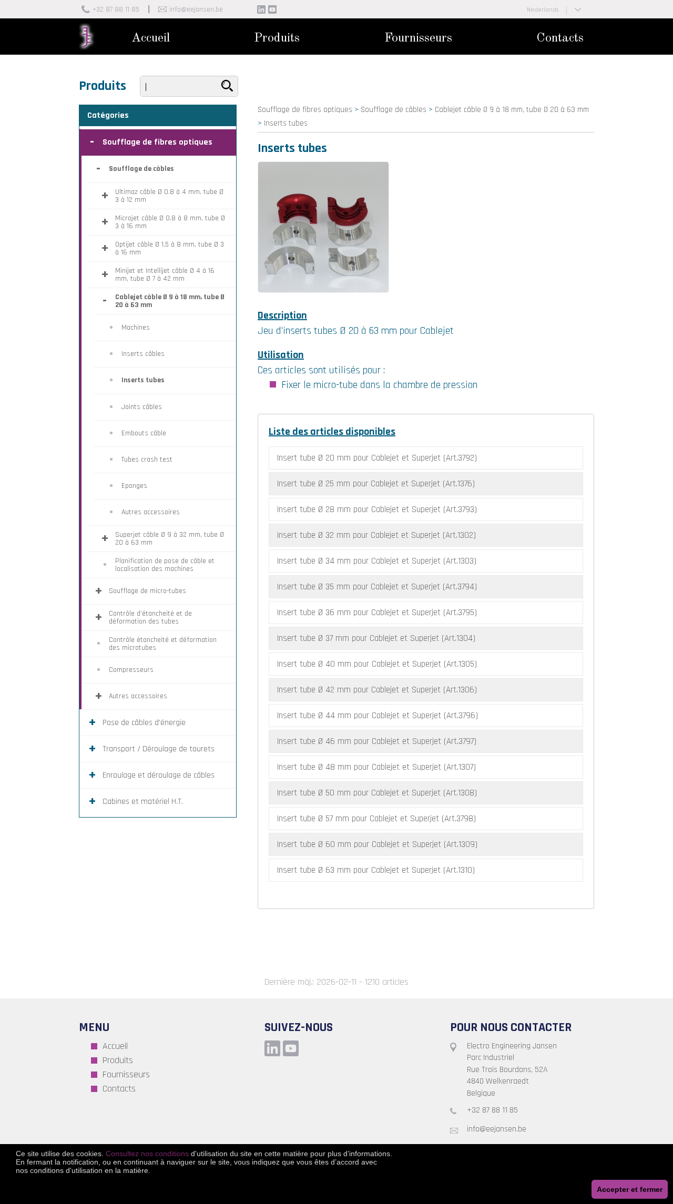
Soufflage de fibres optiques (305, 110)
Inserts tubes (286, 123)
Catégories (108, 115)
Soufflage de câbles (393, 110)
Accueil (150, 38)
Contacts (560, 38)
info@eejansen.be (196, 9)
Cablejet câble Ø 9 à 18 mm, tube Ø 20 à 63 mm (512, 110)
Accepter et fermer (629, 1189)
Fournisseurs (418, 38)
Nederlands (542, 10)
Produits (277, 38)
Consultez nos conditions (147, 1153)
